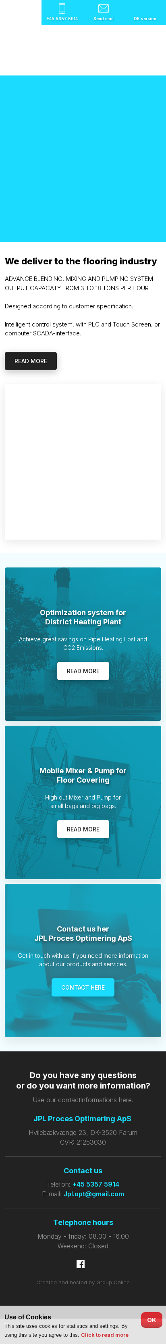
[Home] (83, 50)
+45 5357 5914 (96, 1184)
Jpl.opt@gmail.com (94, 1194)
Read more (31, 361)
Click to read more (105, 1334)
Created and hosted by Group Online (83, 1282)
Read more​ (83, 671)
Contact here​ (83, 987)
